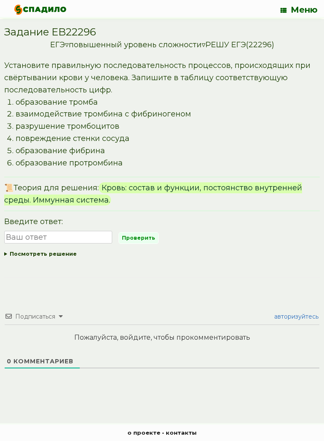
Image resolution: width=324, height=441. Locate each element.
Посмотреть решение (43, 254)
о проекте (143, 432)
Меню (304, 10)
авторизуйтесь (296, 316)
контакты (181, 432)
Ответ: (162, 255)
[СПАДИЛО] (40, 9)
